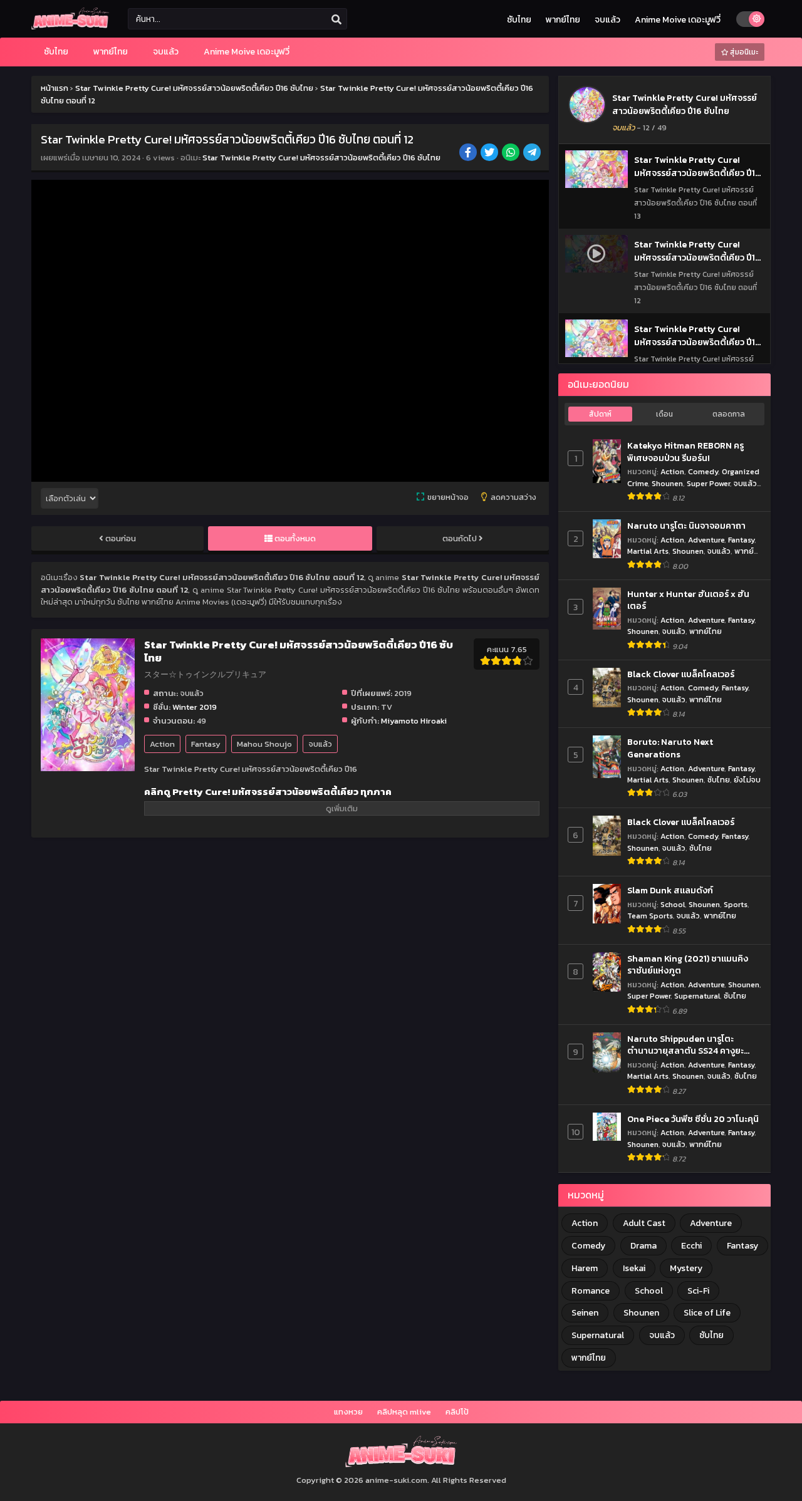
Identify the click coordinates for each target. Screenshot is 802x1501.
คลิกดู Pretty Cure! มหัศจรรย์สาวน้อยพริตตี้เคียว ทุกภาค (268, 791)
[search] (336, 19)
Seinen (584, 1312)
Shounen (667, 483)
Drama (643, 1245)
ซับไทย (519, 19)
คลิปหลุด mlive (404, 1412)
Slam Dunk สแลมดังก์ (670, 891)
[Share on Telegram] (533, 153)
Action (162, 744)
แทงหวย (348, 1412)
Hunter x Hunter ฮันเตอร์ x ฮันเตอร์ (688, 600)
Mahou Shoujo (264, 744)
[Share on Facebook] (469, 153)
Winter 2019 (194, 707)
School (672, 904)
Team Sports (650, 916)
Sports (735, 904)
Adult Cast (644, 1223)
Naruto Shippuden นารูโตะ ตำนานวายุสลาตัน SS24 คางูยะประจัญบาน (685, 1045)
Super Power (708, 483)
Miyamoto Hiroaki (414, 721)
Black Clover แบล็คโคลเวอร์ (680, 674)
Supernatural (697, 996)
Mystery (686, 1268)
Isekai (634, 1268)
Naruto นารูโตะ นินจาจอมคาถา (686, 526)
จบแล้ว (607, 19)
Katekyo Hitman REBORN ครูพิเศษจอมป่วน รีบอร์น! (685, 452)
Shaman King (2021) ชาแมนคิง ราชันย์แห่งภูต (687, 965)
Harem (584, 1268)
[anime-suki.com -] (70, 26)
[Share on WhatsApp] (511, 153)
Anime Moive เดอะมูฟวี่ (678, 19)
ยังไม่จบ (747, 780)
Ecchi (691, 1245)
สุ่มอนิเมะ (743, 52)
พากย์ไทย (563, 19)
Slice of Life (707, 1312)
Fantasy (206, 744)
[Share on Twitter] (490, 153)
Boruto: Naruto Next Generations (670, 748)
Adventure (706, 540)
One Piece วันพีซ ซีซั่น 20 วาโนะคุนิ (693, 1119)
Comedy (703, 471)
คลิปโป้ (457, 1412)
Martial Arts (648, 551)
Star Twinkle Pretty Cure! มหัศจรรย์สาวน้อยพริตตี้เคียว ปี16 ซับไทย (321, 158)
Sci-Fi (698, 1290)
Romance (590, 1290)
